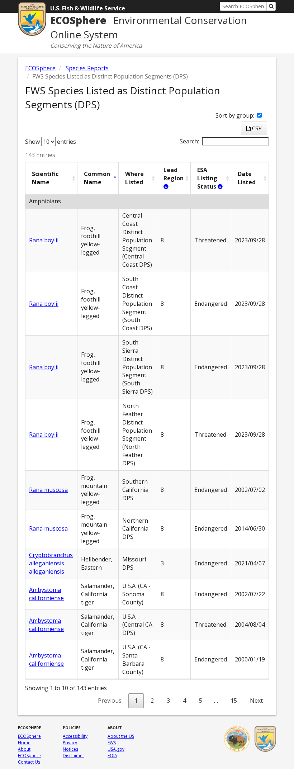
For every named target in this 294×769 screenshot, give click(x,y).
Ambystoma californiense (46, 594)
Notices (70, 749)
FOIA (112, 756)
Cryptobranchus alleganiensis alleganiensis (51, 563)
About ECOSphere (29, 752)
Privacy (70, 743)
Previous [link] (110, 700)
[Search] (271, 6)
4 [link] (184, 700)
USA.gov (116, 749)
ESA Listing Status (207, 178)
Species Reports (87, 68)
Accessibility (75, 736)
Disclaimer (73, 756)
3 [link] (168, 700)
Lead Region (173, 174)
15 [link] (234, 700)
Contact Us (29, 762)
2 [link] (152, 700)
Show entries (50, 142)
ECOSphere (40, 68)
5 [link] (200, 700)
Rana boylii (43, 240)
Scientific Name (45, 178)
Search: (189, 141)
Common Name (97, 178)
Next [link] (256, 700)
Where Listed (134, 178)
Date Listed (247, 178)
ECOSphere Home (29, 739)
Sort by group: (235, 115)
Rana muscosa (48, 490)
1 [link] (136, 700)
